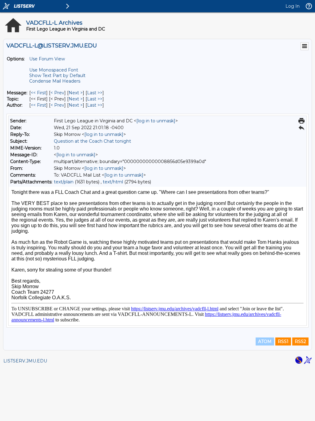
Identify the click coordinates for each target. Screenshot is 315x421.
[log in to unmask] (155, 121)
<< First (38, 93)
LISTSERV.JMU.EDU (25, 361)
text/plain (64, 182)
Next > (76, 93)
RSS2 (300, 341)
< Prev (57, 93)
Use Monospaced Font (53, 70)
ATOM (265, 341)
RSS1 (283, 341)
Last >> (94, 93)
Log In (292, 6)
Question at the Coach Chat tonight (92, 141)
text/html (113, 182)
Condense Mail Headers (54, 81)
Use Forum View (47, 59)
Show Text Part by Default (57, 75)
